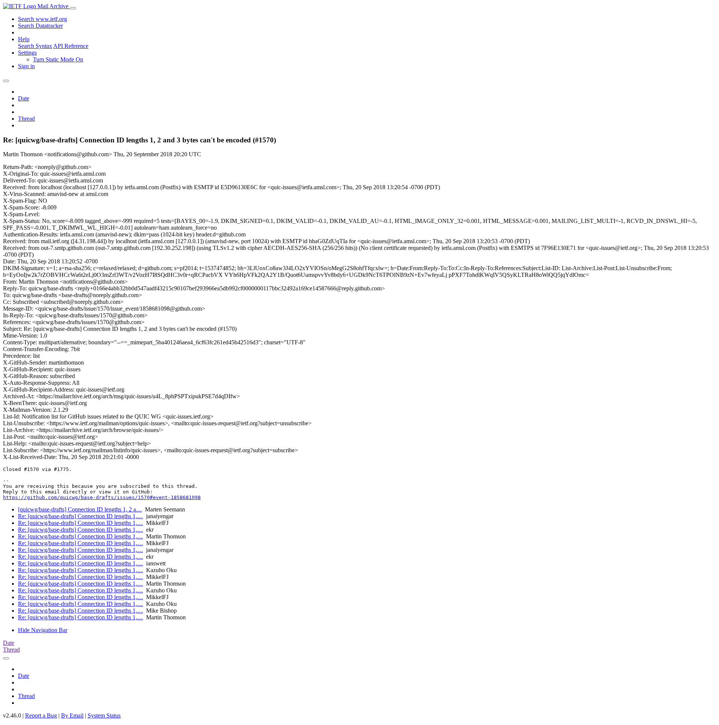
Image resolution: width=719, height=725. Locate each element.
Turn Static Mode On (58, 59)
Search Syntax (35, 46)
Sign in (26, 66)
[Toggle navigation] (73, 8)
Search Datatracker (40, 25)
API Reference (70, 46)
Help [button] (24, 39)
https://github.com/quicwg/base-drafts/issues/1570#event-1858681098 (102, 497)
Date (23, 98)
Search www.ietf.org (42, 19)
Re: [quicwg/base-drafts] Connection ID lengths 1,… (80, 516)
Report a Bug (41, 715)
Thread (26, 118)
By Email (72, 715)
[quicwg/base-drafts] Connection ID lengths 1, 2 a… (80, 509)
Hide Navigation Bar (42, 630)
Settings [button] (27, 52)
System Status (104, 715)
